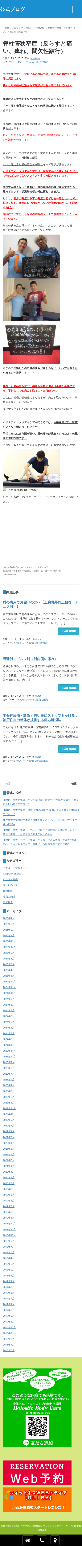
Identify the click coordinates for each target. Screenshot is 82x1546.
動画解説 (8, 890)
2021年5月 (8, 1160)
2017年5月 (8, 1298)
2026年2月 (8, 929)
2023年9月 (8, 1062)
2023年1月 (8, 1102)
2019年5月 (8, 1194)
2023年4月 (8, 1085)
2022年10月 (9, 1114)
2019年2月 (8, 1212)
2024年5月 (8, 1022)
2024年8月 (8, 1004)
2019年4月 (8, 1200)
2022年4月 (8, 1131)
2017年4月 (8, 1304)
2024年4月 (8, 1027)
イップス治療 (10, 879)
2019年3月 (8, 1206)
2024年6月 (8, 1016)
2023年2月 (8, 1097)
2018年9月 (8, 1241)
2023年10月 (9, 1056)
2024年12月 (9, 981)
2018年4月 (8, 1258)
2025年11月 (9, 941)
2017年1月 (8, 1321)
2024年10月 (9, 993)
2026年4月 (8, 918)
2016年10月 (9, 1327)
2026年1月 (8, 935)
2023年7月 (8, 1073)
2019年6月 (8, 1189)
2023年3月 (8, 1091)
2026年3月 (8, 924)
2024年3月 (8, 1033)
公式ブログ (17, 27)
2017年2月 (8, 1315)
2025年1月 (8, 975)
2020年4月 (8, 1177)
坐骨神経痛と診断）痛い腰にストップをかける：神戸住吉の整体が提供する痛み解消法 (40, 717)
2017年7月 (8, 1287)
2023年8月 (8, 1068)
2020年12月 (9, 1171)
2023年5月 (8, 1079)
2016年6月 (8, 1350)
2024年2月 (8, 1039)
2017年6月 (8, 1292)
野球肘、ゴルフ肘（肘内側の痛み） (30, 658)
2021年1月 (8, 1166)
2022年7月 (8, 1125)
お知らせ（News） (35, 27)
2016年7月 (8, 1344)
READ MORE (68, 631)
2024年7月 (8, 1010)
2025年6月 (8, 964)
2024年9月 (8, 999)
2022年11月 (9, 1108)
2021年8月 (8, 1148)
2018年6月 (8, 1252)
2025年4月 (8, 970)
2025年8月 (8, 958)
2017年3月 (8, 1310)
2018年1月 (8, 1275)
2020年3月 (8, 1183)
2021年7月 (8, 1154)
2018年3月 (8, 1264)
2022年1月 (8, 1143)
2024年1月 (8, 1045)
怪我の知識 (42, 62)
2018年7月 (8, 1246)
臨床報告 (8, 902)
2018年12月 (9, 1223)
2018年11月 (9, 1229)
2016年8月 (8, 1339)
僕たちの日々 (10, 885)
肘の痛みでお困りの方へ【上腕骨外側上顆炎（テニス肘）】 (40, 604)
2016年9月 (8, 1333)
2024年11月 (9, 987)
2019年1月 (8, 1217)
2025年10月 (9, 947)
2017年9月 (8, 1281)
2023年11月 (9, 1050)
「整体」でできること (15, 868)
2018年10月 (9, 1235)
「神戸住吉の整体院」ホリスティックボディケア (45, 1525)
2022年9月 (8, 1119)
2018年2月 (8, 1269)
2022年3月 (8, 1137)
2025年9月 (8, 952)
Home (6, 27)
